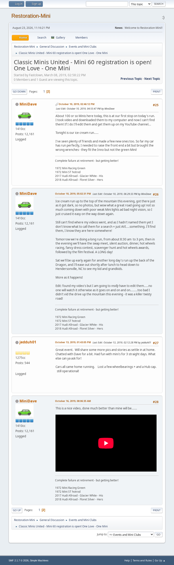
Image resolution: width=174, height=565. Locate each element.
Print (156, 91)
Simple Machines (39, 560)
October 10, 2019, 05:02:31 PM (73, 193)
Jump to (101, 534)
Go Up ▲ (160, 560)
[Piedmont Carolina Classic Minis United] (17, 368)
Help (127, 560)
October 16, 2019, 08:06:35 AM (73, 401)
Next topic (152, 79)
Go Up (17, 510)
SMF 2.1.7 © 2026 (19, 560)
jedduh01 (27, 342)
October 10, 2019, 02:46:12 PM (76, 104)
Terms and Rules (142, 560)
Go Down (19, 91)
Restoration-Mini (30, 16)
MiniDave (28, 104)
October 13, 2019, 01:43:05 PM (73, 342)
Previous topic (131, 79)
